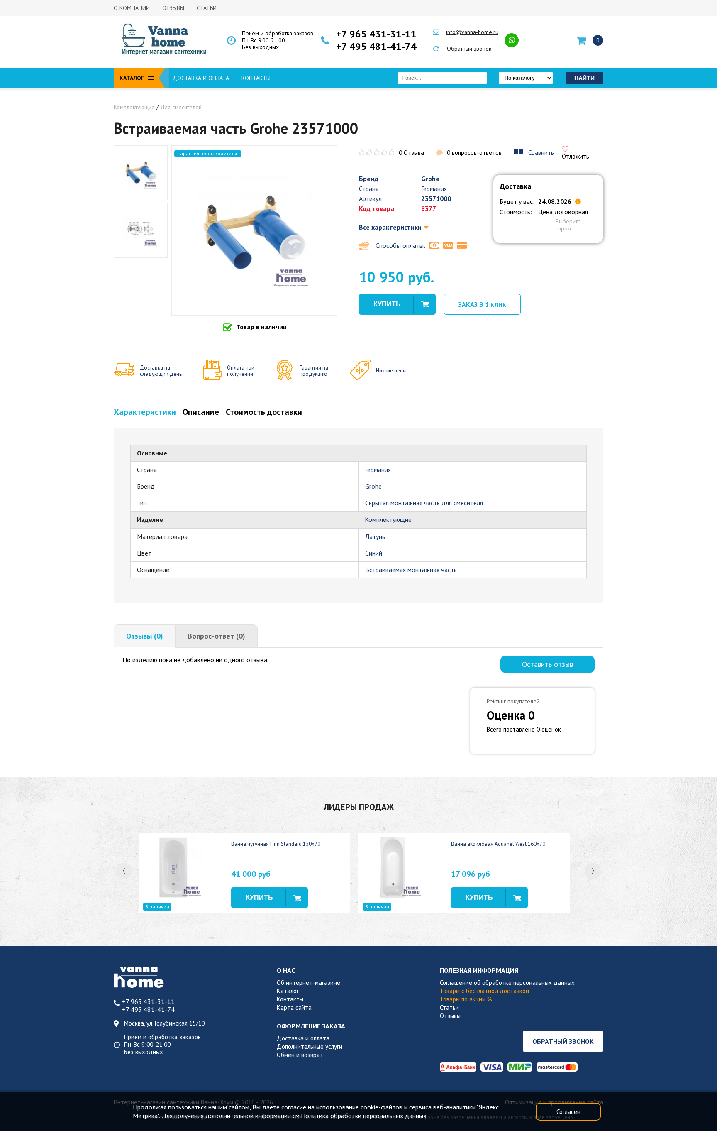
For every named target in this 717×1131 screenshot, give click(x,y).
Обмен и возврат (300, 1055)
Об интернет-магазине (308, 983)
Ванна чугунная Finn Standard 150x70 (275, 843)
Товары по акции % (466, 999)
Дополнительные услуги (309, 1046)
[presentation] (124, 871)
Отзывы (173, 8)
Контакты (256, 78)
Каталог (288, 991)
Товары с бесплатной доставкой (484, 991)
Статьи (207, 8)
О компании (132, 8)
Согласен (568, 1112)
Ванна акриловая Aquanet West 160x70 (498, 843)
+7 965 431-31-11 (376, 34)
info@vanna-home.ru (472, 32)
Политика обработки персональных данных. (364, 1115)
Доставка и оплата (201, 78)
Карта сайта (294, 1007)
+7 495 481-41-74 (376, 46)
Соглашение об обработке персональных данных (507, 983)
